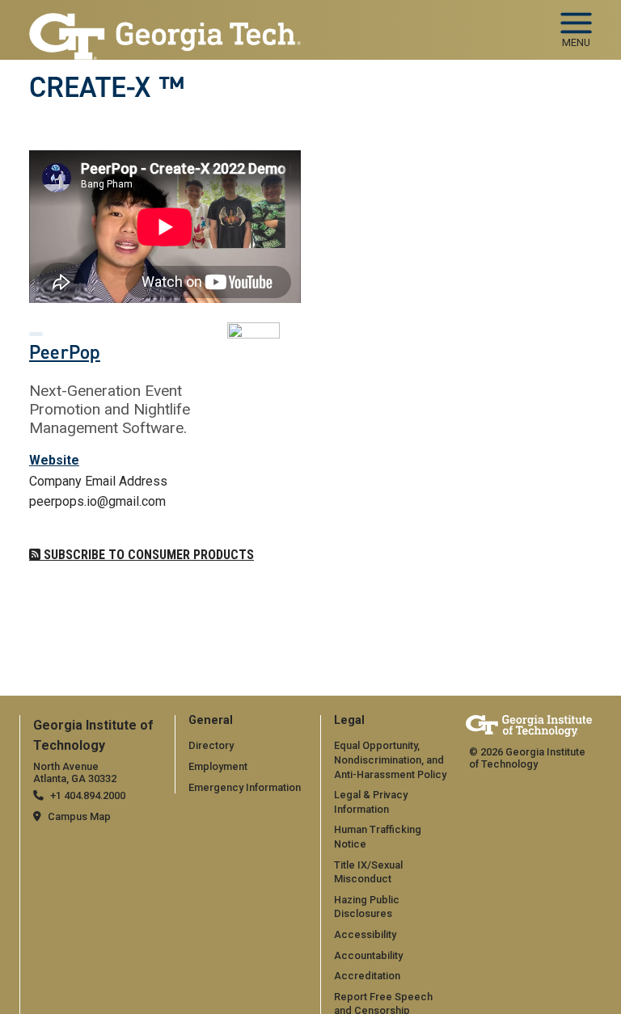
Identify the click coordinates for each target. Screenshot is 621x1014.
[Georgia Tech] (529, 726)
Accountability (368, 955)
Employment (217, 766)
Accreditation (367, 976)
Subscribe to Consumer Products (147, 554)
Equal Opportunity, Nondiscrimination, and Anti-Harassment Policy (390, 759)
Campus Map (79, 816)
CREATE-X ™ (106, 87)
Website (54, 460)
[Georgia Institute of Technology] (165, 23)
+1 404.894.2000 (87, 795)
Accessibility (365, 934)
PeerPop (64, 352)
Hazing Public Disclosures (366, 907)
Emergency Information (244, 787)
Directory (211, 745)
